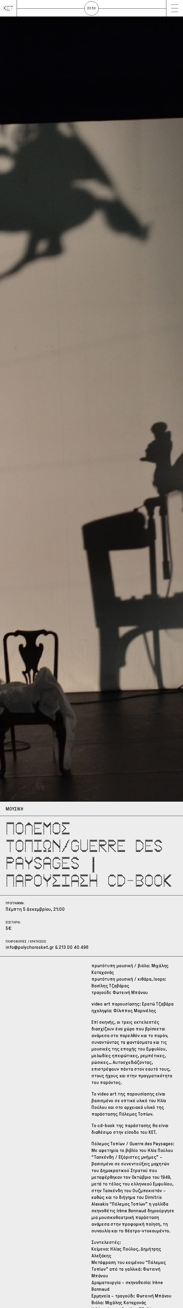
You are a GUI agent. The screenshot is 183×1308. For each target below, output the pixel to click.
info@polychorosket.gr (30, 947)
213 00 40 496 (73, 947)
